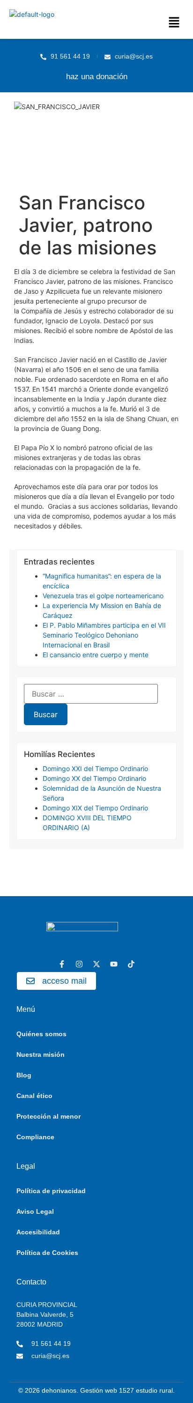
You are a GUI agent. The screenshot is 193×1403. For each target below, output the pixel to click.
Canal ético (34, 1095)
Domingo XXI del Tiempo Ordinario (95, 768)
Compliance (35, 1137)
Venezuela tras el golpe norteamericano (103, 596)
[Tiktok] (131, 964)
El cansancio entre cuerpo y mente (95, 655)
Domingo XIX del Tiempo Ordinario (95, 808)
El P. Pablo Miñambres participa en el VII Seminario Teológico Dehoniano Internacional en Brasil (104, 635)
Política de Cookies (47, 1252)
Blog (23, 1075)
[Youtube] (113, 964)
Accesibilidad (38, 1232)
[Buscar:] (91, 694)
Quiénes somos (41, 1034)
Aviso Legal (35, 1211)
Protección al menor (48, 1116)
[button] (174, 23)
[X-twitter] (96, 964)
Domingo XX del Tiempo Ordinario (94, 778)
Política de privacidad (51, 1191)
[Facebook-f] (61, 964)
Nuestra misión (40, 1054)
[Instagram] (79, 964)
